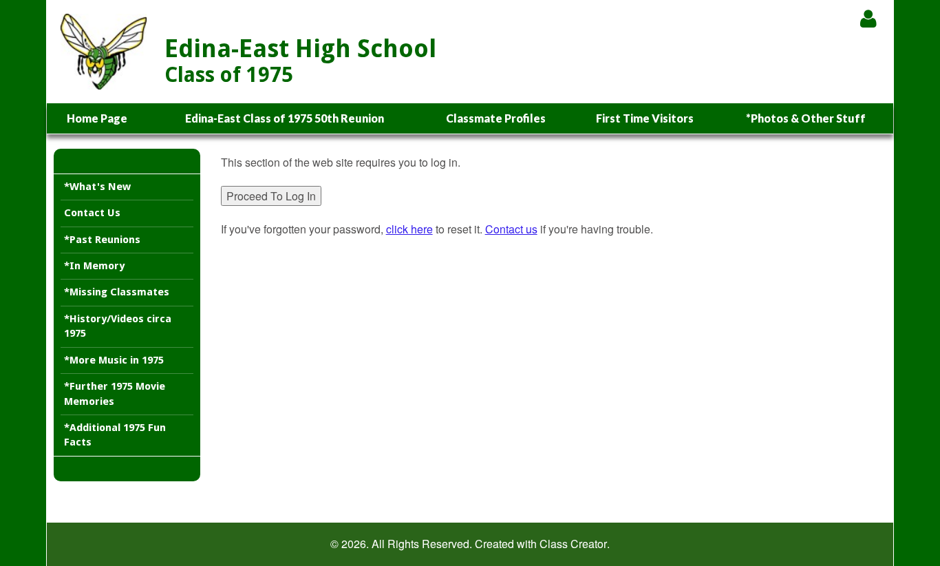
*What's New (97, 186)
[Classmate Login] (868, 18)
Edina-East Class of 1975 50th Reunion (284, 118)
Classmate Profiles (496, 118)
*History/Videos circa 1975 (117, 326)
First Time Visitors (645, 118)
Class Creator (573, 544)
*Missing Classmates (116, 292)
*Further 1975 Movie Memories (114, 393)
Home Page (97, 118)
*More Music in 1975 (114, 360)
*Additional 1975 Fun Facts (115, 434)
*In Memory (94, 266)
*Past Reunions (102, 239)
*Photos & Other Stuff (806, 118)
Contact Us (92, 213)
